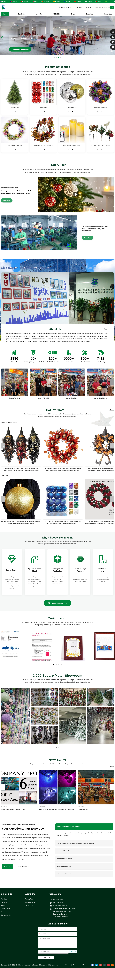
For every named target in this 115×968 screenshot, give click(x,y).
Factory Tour (29, 899)
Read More (6, 200)
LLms (74, 965)
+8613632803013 (58, 903)
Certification (29, 905)
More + (106, 329)
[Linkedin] (96, 965)
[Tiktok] (104, 965)
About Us (39, 14)
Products (21, 14)
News (73, 14)
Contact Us (108, 14)
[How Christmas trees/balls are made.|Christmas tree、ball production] (39, 232)
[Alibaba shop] (112, 965)
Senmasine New (6, 915)
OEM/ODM (56, 14)
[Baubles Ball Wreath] (76, 194)
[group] (21, 448)
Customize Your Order (20, 53)
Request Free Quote (59, 603)
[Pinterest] (108, 965)
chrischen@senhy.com (84, 7)
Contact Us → (7, 866)
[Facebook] (92, 965)
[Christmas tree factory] (57, 38)
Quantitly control (30, 902)
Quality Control (5, 908)
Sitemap (68, 965)
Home (5, 14)
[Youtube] (100, 965)
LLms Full (81, 965)
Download (89, 14)
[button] (54, 57)
